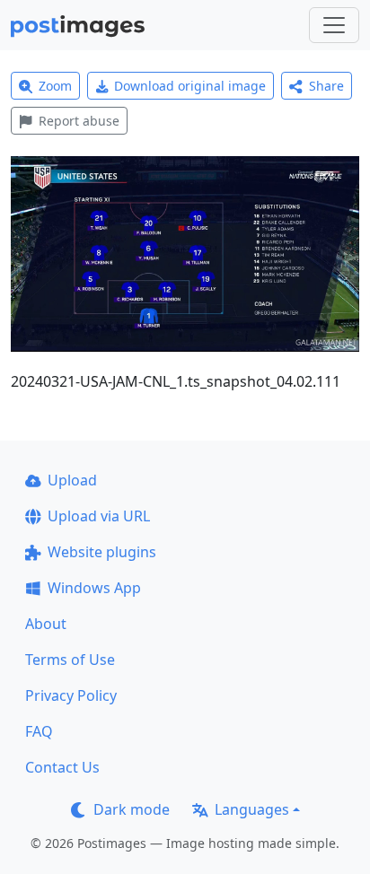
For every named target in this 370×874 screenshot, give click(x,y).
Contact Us (62, 767)
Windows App (94, 588)
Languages (252, 809)
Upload (72, 480)
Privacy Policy (71, 695)
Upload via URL (99, 516)
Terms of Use (70, 659)
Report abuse (79, 120)
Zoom (55, 85)
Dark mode (131, 809)
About (45, 624)
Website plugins (102, 552)
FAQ (39, 731)
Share (326, 85)
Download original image (190, 85)
